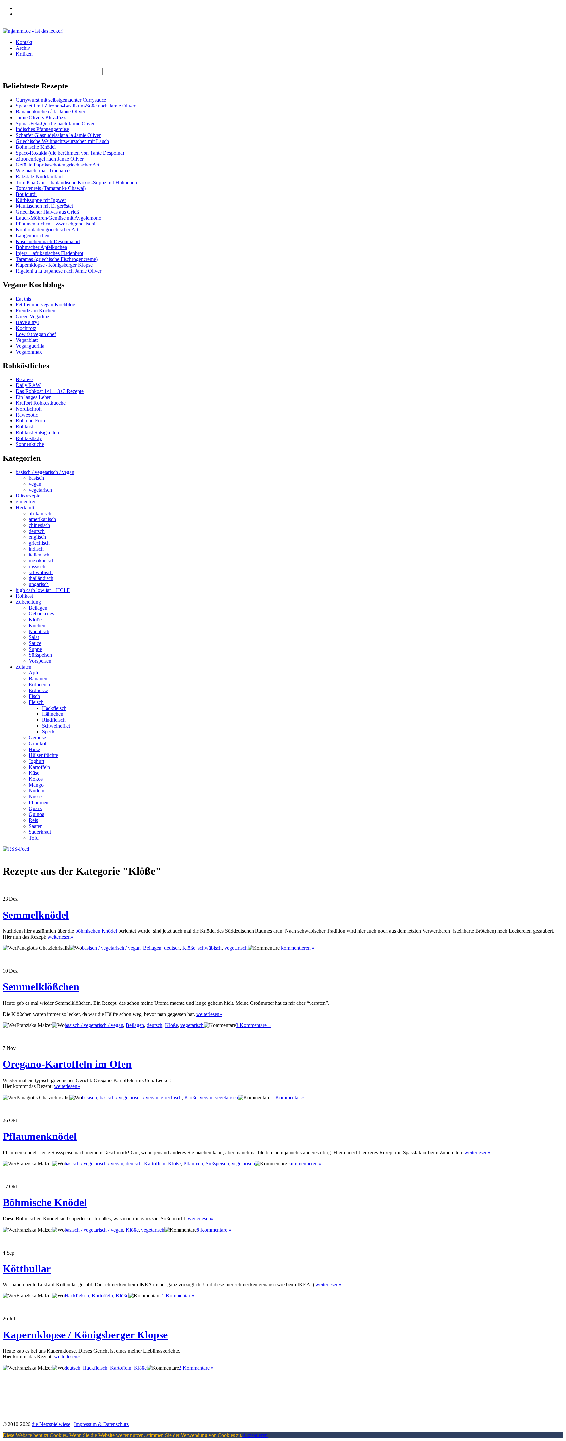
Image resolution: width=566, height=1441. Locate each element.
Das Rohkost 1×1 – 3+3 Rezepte (50, 391)
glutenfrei (25, 501)
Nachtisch (39, 631)
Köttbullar (27, 1269)
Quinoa (36, 814)
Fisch (34, 696)
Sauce (35, 643)
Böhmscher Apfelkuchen (41, 247)
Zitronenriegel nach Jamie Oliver (50, 159)
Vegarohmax (29, 352)
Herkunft (25, 507)
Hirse (34, 749)
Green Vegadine (32, 316)
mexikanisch (42, 560)
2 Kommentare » (196, 1368)
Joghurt (36, 761)
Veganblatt (27, 340)
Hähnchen (52, 714)
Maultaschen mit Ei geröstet (44, 206)
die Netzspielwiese (51, 1424)
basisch (36, 478)
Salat (34, 637)
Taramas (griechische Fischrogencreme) (57, 259)
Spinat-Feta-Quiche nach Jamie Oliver (55, 123)
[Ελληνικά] (19, 13)
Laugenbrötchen (32, 235)
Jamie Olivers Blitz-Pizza (42, 117)
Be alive (24, 379)
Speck (48, 731)
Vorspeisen (40, 661)
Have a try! (27, 322)
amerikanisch (42, 519)
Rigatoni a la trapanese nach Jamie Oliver (58, 271)
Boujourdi (26, 194)
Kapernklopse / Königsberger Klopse (54, 265)
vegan (35, 484)
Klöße (35, 619)
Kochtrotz (26, 328)
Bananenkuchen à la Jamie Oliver (50, 111)
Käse (34, 773)
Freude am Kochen (35, 310)
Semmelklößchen (41, 987)
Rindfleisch (54, 720)
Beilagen (38, 608)
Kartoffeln (39, 767)
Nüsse (35, 796)
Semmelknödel (36, 915)
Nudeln (36, 790)
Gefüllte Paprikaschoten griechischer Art (57, 164)
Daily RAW (28, 385)
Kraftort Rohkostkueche (41, 403)
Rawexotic (27, 415)
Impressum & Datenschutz (101, 1424)
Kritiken (24, 54)
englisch (37, 537)
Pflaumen (38, 802)
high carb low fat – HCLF (43, 590)
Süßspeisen (40, 655)
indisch (36, 549)
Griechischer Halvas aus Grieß (47, 212)
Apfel (35, 672)
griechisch (39, 543)
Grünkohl (39, 743)
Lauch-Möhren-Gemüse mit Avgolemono (58, 218)
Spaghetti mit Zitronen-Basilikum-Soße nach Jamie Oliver (75, 105)
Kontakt (24, 42)
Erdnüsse (38, 690)
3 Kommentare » (253, 1025)
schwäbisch (41, 572)
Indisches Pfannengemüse (42, 129)
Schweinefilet (56, 726)
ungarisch (39, 584)
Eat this (23, 299)
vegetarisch (40, 490)
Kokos (36, 779)
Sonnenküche (30, 444)
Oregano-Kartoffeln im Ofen (67, 1064)
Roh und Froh (30, 420)
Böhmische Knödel (36, 147)
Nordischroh (29, 409)
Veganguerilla (30, 346)
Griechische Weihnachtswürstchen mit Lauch (62, 141)
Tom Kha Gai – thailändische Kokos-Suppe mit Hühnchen (76, 182)
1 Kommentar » (287, 1097)
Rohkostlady (29, 438)
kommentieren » (297, 948)
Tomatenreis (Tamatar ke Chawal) (51, 188)
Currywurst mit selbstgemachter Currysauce (61, 100)
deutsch (37, 531)
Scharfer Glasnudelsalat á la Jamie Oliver (58, 135)
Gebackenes (41, 613)
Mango (36, 785)
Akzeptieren (255, 1435)
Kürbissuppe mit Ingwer (41, 200)
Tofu (34, 838)
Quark (35, 808)
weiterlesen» (60, 937)
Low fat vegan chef (36, 334)
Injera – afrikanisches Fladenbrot (49, 253)
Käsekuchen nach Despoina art (48, 241)
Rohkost (24, 426)
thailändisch (41, 578)
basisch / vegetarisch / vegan (45, 472)
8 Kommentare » (214, 1230)
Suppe (35, 649)
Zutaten (23, 667)
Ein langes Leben (34, 397)
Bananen (38, 678)
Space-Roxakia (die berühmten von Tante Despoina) (70, 153)
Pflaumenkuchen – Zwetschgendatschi (55, 223)
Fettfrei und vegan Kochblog (45, 304)
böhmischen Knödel (96, 931)
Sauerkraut (40, 832)
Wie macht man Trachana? (43, 170)
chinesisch (39, 525)
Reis (33, 820)
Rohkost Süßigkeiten (37, 432)
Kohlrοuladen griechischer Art (47, 229)
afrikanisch (40, 513)
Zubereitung (28, 602)
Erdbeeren (39, 684)
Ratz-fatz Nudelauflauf (39, 176)
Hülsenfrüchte (43, 755)
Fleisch (36, 702)
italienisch (39, 554)
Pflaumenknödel (40, 1136)
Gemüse (37, 737)
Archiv (23, 48)
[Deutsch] (19, 7)
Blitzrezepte (28, 495)
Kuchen (37, 625)
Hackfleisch (54, 708)
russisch (37, 566)
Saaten (36, 826)
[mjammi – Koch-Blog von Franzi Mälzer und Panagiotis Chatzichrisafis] (33, 31)
